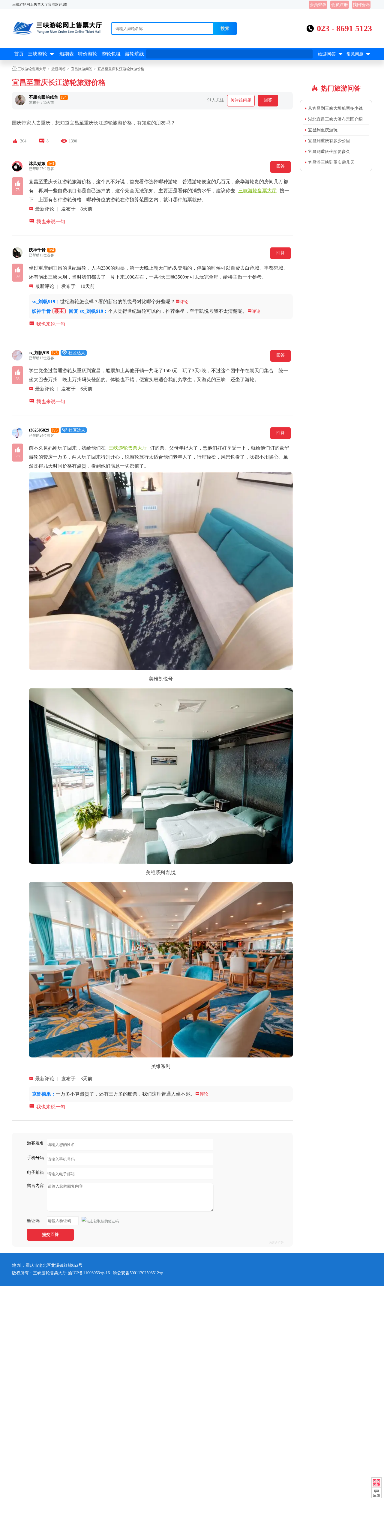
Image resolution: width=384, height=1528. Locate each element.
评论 (181, 302)
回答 (268, 100)
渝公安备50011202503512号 (138, 1273)
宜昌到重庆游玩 (323, 130)
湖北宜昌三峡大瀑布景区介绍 (335, 119)
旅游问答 (331, 54)
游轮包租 (111, 53)
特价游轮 (87, 53)
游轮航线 (134, 53)
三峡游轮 (41, 54)
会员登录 (318, 4)
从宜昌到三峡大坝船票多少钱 (335, 108)
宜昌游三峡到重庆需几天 (331, 162)
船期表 (66, 53)
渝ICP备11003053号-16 (89, 1273)
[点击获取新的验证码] (100, 1221)
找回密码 (361, 4)
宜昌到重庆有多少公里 (329, 141)
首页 (19, 53)
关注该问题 (240, 100)
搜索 (225, 28)
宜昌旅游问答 (81, 69)
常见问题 (358, 54)
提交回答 (50, 1234)
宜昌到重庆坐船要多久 (329, 151)
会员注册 (339, 4)
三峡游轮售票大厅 (31, 69)
